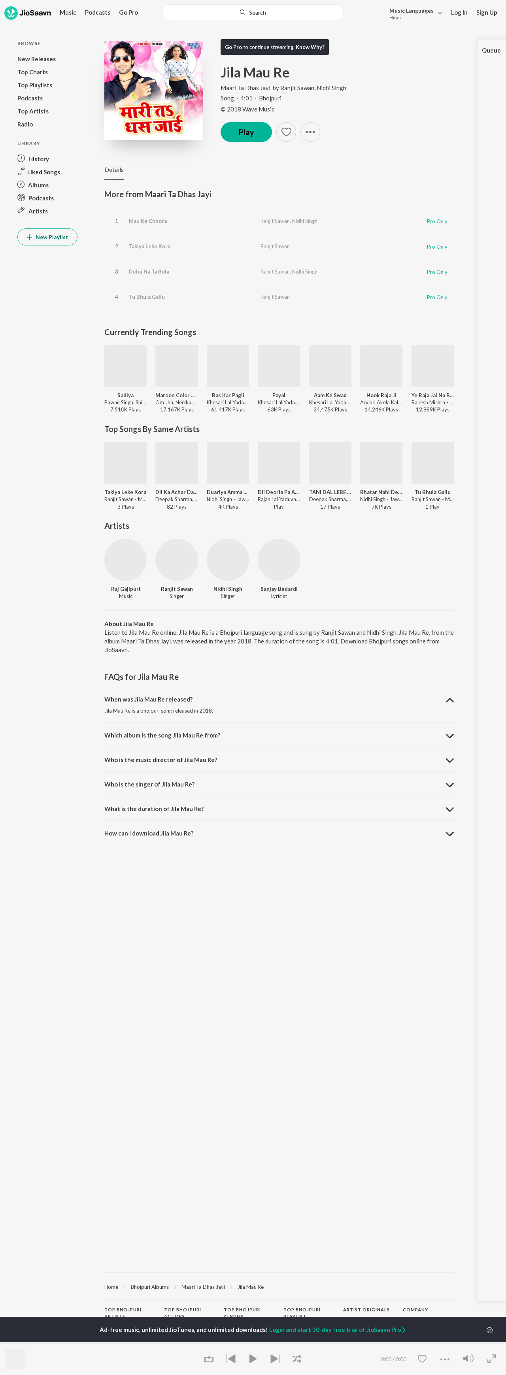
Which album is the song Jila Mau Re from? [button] (162, 735)
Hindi (395, 17)
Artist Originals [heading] (366, 1309)
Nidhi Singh (331, 87)
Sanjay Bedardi (279, 589)
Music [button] (68, 12)
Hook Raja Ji (381, 395)
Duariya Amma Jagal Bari (228, 492)
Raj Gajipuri (125, 589)
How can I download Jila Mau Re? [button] (148, 833)
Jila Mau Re (251, 1287)
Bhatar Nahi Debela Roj (381, 492)
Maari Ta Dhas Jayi (245, 87)
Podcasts (97, 12)
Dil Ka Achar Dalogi (176, 492)
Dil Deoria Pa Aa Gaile (279, 492)
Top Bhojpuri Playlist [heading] (302, 1313)
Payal (278, 395)
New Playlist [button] (51, 237)
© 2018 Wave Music (247, 109)
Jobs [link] (408, 1342)
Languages (411, 10)
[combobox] (253, 13)
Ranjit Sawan (297, 87)
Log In (459, 12)
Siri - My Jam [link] (358, 1342)
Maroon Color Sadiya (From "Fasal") (176, 395)
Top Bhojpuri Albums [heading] (242, 1313)
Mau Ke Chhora (148, 221)
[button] (413, 13)
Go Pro (128, 12)
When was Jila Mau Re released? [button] (148, 699)
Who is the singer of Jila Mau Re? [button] (149, 784)
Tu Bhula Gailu (147, 297)
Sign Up (486, 12)
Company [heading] (415, 1309)
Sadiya (125, 395)
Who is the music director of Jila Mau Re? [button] (160, 759)
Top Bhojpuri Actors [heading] (182, 1313)
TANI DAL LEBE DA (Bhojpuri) (330, 492)
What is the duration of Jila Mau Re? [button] (154, 808)
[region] (279, 1286)
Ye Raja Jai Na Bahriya (433, 395)
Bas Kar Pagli (228, 395)
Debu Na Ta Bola (149, 271)
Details (114, 169)
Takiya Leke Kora (149, 246)
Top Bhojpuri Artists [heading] (123, 1313)
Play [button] (246, 132)
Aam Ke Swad (330, 395)
